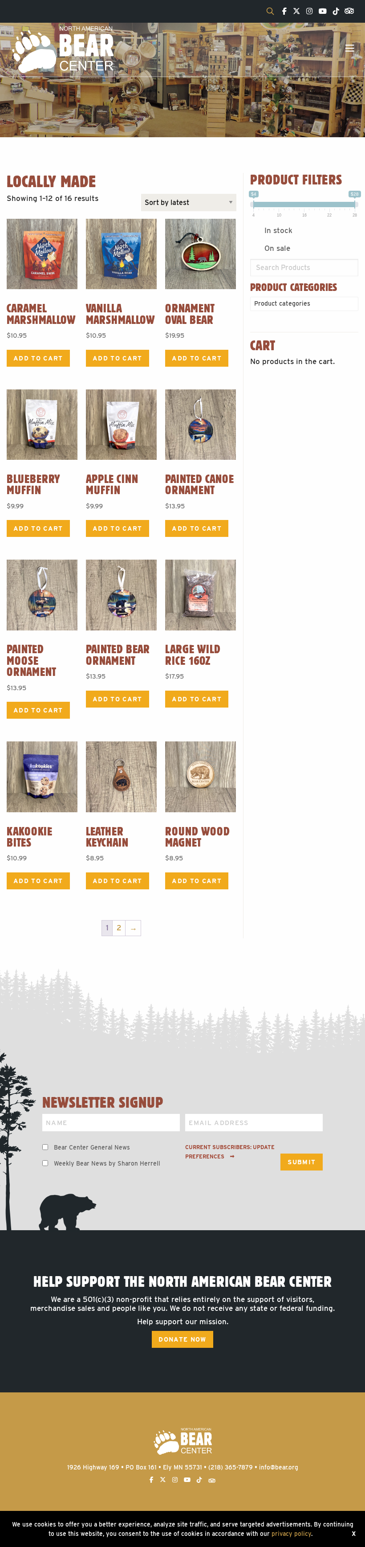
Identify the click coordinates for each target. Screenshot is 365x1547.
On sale (277, 248)
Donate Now (182, 1339)
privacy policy (291, 1533)
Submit (302, 1162)
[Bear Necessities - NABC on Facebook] (282, 11)
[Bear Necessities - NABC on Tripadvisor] (347, 10)
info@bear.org (278, 1467)
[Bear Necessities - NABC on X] (294, 11)
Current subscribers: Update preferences (230, 1151)
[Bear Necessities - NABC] (62, 49)
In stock (278, 230)
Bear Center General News (92, 1147)
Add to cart (38, 358)
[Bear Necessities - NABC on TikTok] (333, 11)
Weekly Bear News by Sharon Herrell (107, 1163)
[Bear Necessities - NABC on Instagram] (307, 11)
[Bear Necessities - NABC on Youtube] (320, 11)
